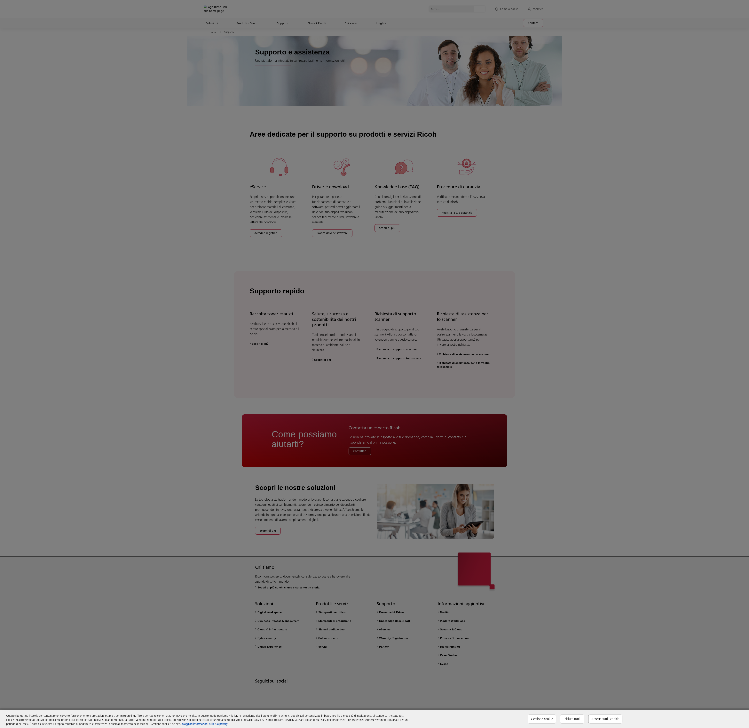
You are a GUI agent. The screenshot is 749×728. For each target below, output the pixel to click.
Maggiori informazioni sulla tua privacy (204, 724)
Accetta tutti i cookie (605, 719)
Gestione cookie (542, 719)
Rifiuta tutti (572, 719)
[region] (374, 719)
